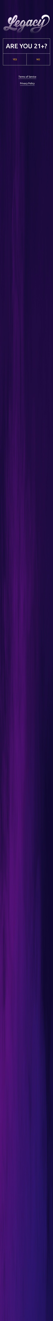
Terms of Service (27, 76)
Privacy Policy (27, 83)
